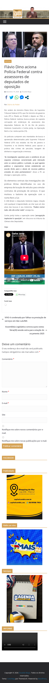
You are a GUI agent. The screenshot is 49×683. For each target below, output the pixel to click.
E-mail (5, 403)
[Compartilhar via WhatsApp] (17, 97)
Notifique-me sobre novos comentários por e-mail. (22, 431)
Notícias (8, 61)
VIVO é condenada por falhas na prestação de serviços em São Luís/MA (25, 319)
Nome (5, 391)
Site (3, 414)
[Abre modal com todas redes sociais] (27, 97)
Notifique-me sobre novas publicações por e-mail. (24, 441)
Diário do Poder (13, 104)
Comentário (8, 359)
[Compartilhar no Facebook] (6, 97)
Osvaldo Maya (26, 92)
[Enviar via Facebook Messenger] (22, 97)
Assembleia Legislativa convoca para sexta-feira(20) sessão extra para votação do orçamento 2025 (24, 330)
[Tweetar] (11, 97)
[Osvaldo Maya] (24, 8)
